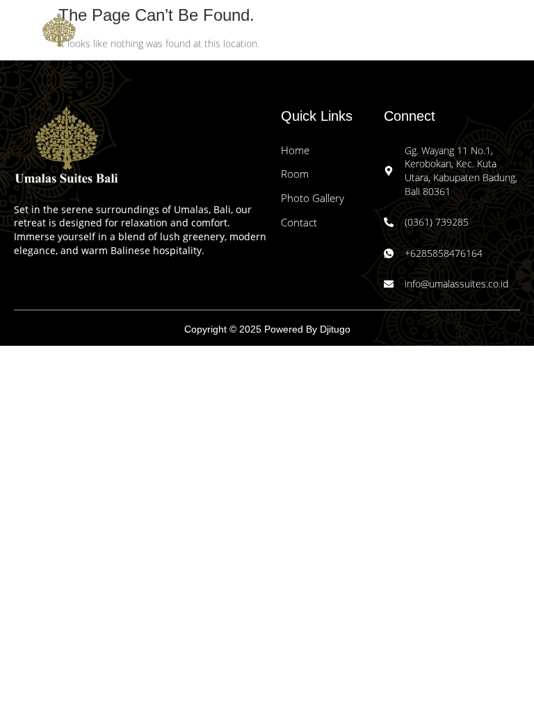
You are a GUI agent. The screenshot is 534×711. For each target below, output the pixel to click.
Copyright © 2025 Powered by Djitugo (267, 329)
